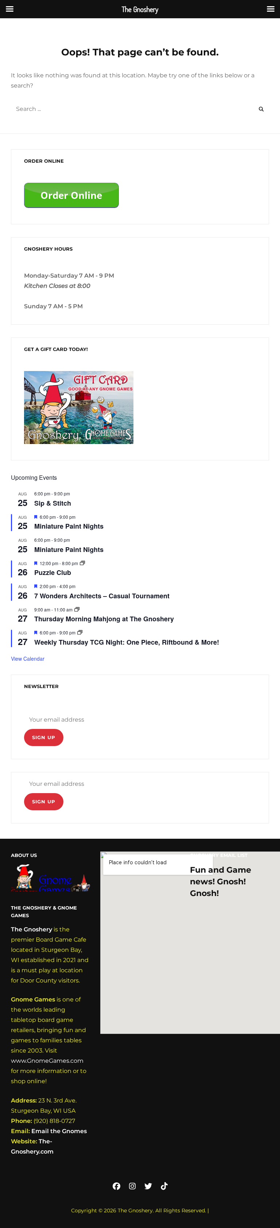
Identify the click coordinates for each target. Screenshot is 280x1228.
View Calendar (27, 658)
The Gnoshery (31, 929)
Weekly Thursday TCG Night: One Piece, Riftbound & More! (126, 642)
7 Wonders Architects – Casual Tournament (102, 596)
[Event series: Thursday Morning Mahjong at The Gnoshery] (76, 609)
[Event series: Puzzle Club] (82, 563)
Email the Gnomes (59, 1131)
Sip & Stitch (52, 503)
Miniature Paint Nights (69, 526)
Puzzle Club (52, 572)
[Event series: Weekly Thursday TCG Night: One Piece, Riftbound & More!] (79, 632)
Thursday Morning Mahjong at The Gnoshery (104, 618)
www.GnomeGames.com (47, 1060)
